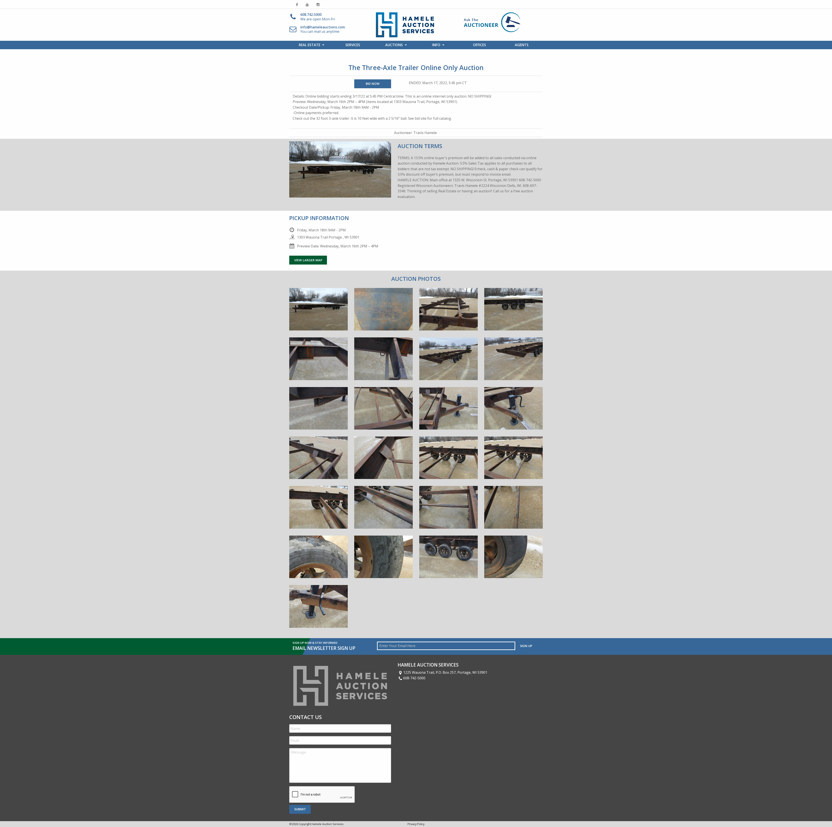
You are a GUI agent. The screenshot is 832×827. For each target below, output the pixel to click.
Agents (521, 44)
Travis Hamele (425, 132)
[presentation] (322, 794)
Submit (300, 809)
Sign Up (526, 646)
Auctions (394, 44)
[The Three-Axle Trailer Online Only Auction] (318, 312)
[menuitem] (310, 45)
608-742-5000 (414, 678)
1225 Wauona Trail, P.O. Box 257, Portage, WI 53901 (445, 672)
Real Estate (309, 44)
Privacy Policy (416, 824)
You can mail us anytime (322, 29)
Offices (479, 44)
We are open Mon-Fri (317, 16)
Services (352, 44)
